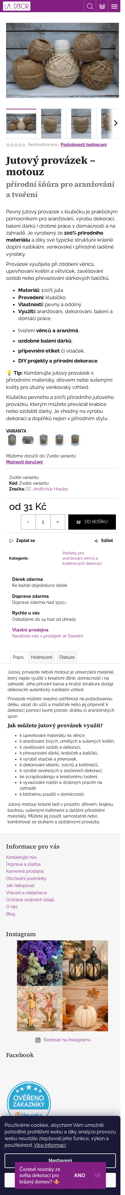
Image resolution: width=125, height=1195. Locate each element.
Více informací (50, 1145)
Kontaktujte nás (21, 857)
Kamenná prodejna (25, 871)
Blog (10, 914)
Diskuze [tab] (67, 657)
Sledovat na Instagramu (67, 1039)
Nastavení (60, 1160)
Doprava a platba (23, 864)
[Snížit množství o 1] (28, 522)
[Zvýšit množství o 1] (57, 522)
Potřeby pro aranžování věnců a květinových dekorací (82, 558)
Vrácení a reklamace (26, 892)
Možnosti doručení (24, 462)
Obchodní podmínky (26, 878)
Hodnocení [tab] (41, 657)
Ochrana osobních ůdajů (30, 899)
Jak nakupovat (20, 885)
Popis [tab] (18, 657)
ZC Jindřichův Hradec (47, 489)
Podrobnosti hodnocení (84, 144)
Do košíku (96, 521)
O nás (12, 906)
